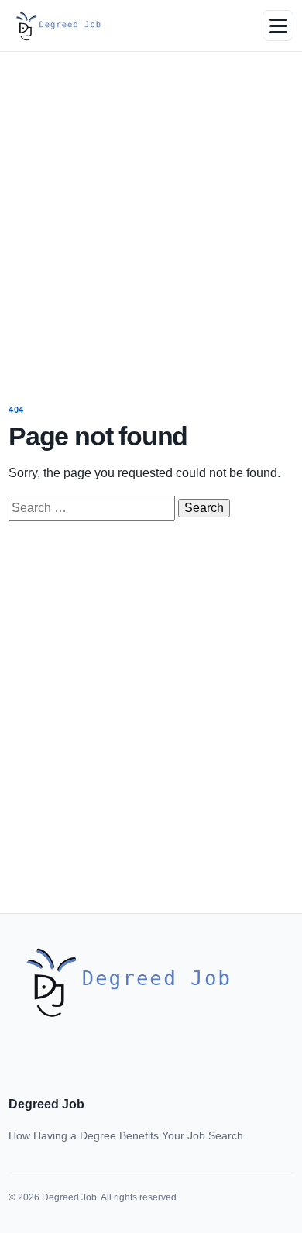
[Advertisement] (151, 217)
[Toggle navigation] (278, 25)
